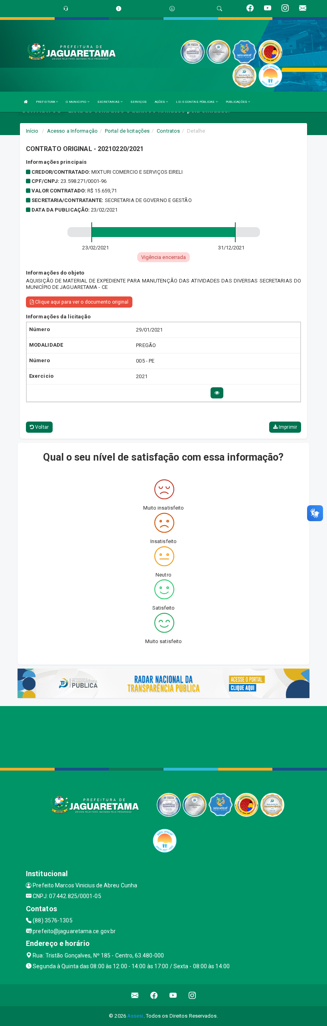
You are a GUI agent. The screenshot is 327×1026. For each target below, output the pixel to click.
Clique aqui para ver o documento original (81, 302)
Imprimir (287, 427)
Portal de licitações (127, 131)
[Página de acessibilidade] (172, 9)
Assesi (135, 1016)
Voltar (41, 427)
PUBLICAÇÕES (237, 102)
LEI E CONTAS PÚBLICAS (195, 102)
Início (32, 131)
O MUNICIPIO (76, 102)
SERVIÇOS (138, 102)
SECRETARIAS (108, 102)
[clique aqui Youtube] (173, 995)
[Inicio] (26, 102)
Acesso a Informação (72, 131)
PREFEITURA (46, 102)
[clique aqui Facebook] (154, 995)
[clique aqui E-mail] (135, 995)
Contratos (168, 131)
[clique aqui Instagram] (192, 995)
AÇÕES (160, 102)
